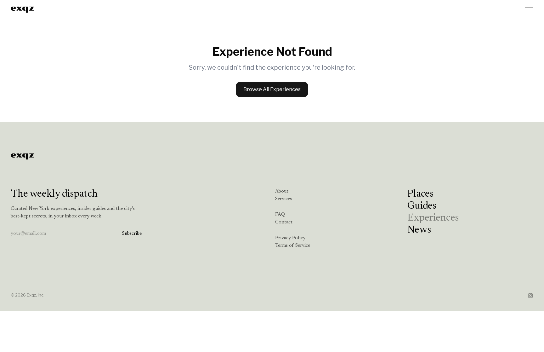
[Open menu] (529, 9)
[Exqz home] (22, 9)
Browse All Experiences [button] (272, 89)
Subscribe (132, 233)
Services (283, 199)
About (281, 191)
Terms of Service (292, 245)
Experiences (433, 218)
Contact (283, 222)
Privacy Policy (290, 238)
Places (420, 194)
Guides (421, 206)
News (419, 230)
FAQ (280, 214)
